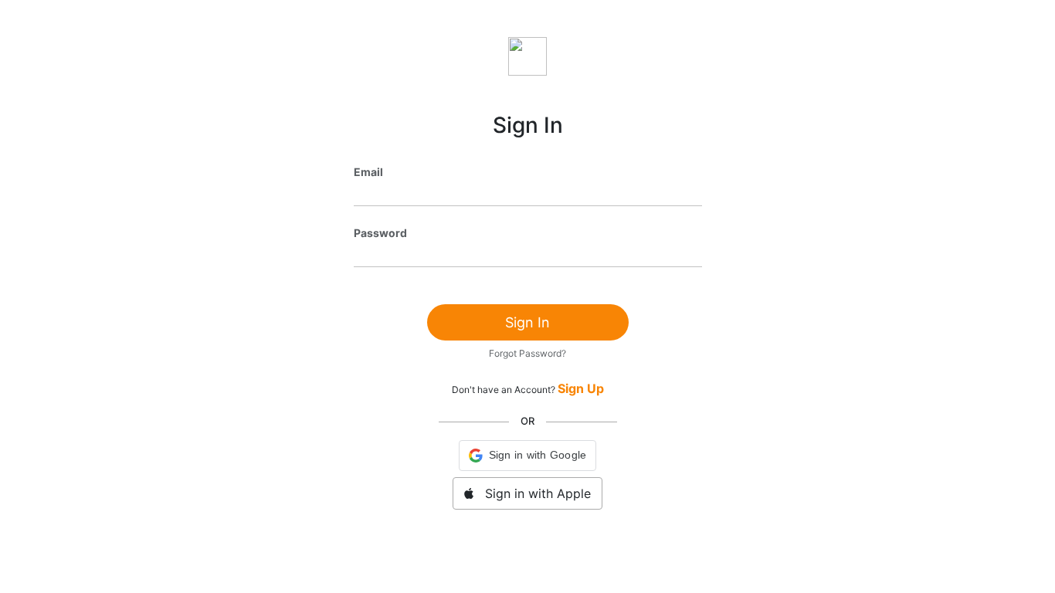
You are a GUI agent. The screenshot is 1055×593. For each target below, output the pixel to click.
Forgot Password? (527, 353)
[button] (528, 455)
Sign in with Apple (532, 493)
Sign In (527, 322)
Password (380, 232)
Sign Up (581, 388)
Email (368, 171)
